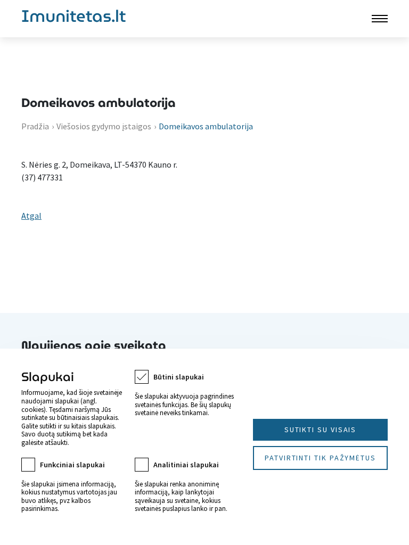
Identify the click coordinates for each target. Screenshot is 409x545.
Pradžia (35, 126)
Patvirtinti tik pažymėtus (320, 458)
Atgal (31, 215)
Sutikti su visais (320, 429)
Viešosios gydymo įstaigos (103, 126)
